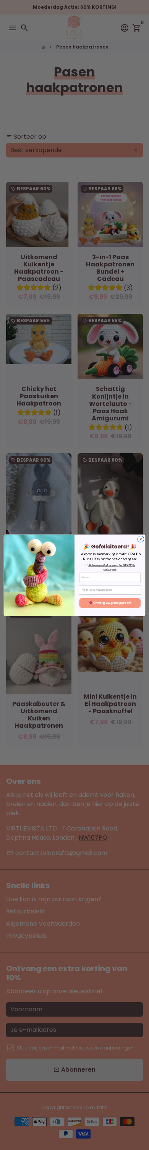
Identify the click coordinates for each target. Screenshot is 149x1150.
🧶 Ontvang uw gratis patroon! (110, 602)
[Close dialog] (141, 539)
